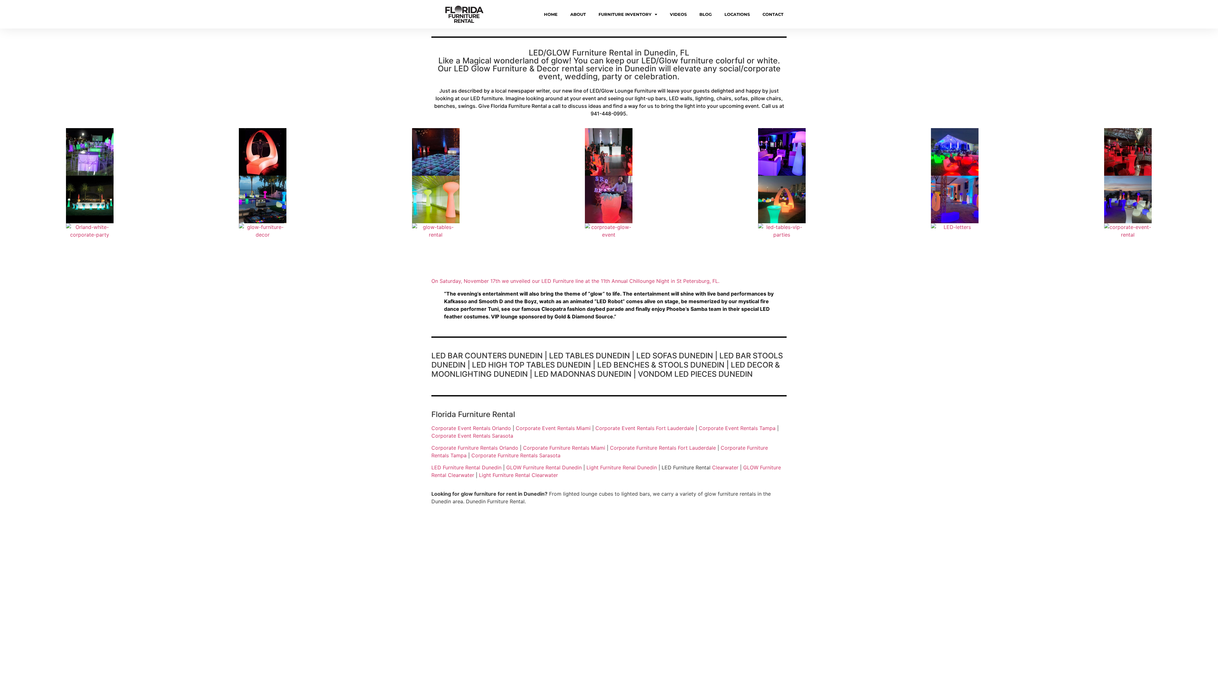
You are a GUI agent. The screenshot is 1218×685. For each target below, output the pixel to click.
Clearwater (725, 467)
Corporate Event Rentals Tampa (737, 428)
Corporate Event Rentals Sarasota (472, 436)
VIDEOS (678, 14)
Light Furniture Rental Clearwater (518, 475)
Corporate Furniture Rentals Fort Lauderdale (663, 448)
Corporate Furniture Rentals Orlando (474, 448)
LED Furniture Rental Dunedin (466, 467)
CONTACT (773, 14)
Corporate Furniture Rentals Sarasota (515, 455)
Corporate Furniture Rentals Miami (564, 448)
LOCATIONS (737, 14)
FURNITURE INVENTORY (625, 14)
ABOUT (578, 14)
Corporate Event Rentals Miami (553, 428)
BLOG (705, 14)
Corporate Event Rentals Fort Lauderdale (644, 428)
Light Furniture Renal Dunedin (621, 467)
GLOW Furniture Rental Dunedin (544, 467)
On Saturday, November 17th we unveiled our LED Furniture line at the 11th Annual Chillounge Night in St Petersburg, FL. (575, 281)
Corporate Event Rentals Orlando (471, 428)
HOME (551, 14)
